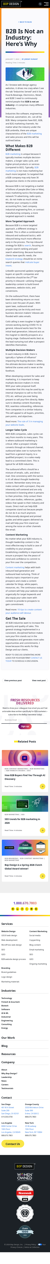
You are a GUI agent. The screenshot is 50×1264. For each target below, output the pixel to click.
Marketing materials (10, 981)
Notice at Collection (32, 1247)
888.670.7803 (30, 1116)
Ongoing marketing (38, 964)
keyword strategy (14, 258)
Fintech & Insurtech (10, 1002)
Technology (6, 998)
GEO (3, 954)
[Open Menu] (46, 4)
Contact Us (13, 1144)
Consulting (6, 1024)
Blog (4, 1046)
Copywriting (34, 940)
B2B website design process (13, 959)
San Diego (6, 1104)
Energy (4, 1028)
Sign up (25, 726)
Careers (4, 1084)
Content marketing (15, 567)
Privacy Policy (30, 1244)
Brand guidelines (8, 972)
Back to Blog (26, 22)
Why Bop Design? (9, 1073)
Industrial (6, 1017)
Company (8, 1062)
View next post (39, 680)
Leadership (6, 1077)
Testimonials (7, 1088)
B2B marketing (34, 133)
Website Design (8, 931)
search (27, 245)
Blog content (35, 945)
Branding (5, 968)
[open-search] (40, 4)
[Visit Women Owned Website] (25, 1177)
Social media (34, 935)
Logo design (6, 977)
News (4, 1081)
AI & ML (4, 1013)
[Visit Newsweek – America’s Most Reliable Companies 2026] (25, 1193)
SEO (3, 949)
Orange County (32, 1104)
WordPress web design (11, 945)
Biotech (4, 1005)
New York (29, 1123)
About (4, 1070)
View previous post (13, 680)
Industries (8, 990)
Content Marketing (38, 931)
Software (5, 1009)
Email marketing (36, 949)
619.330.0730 (7, 1116)
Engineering (7, 1020)
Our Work (8, 1038)
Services (7, 924)
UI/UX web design (9, 935)
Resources (8, 1054)
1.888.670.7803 (25, 903)
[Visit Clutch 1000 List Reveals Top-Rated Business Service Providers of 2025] (25, 1232)
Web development (9, 940)
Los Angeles (6, 1123)
